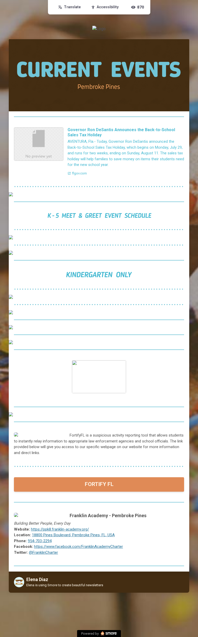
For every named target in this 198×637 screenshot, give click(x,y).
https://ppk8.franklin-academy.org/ (60, 529)
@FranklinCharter (43, 552)
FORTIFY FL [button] (99, 484)
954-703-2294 (40, 541)
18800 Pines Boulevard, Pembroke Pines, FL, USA (73, 535)
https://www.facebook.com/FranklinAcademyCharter (78, 546)
